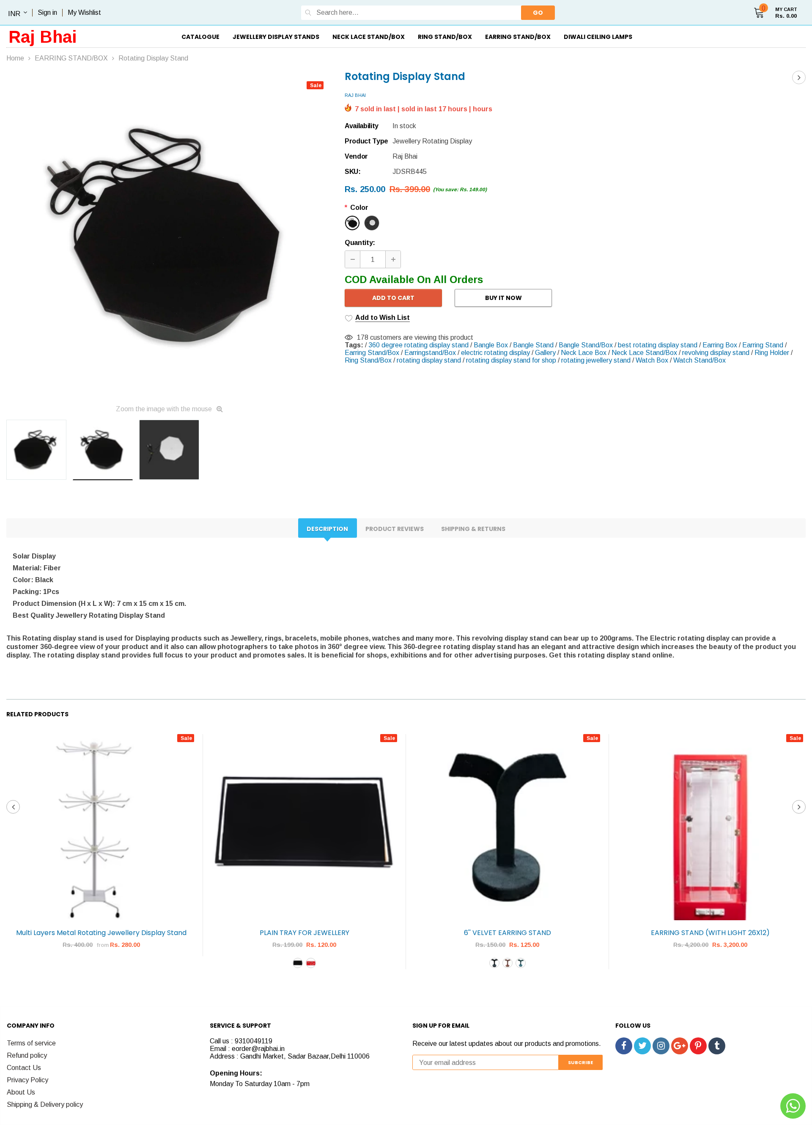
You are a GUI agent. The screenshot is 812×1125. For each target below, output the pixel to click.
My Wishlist (84, 12)
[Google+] (679, 1045)
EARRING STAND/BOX (71, 58)
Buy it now (503, 298)
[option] (169, 236)
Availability (362, 125)
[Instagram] (661, 1045)
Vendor (356, 156)
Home (15, 58)
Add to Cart (393, 298)
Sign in (47, 12)
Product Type (366, 141)
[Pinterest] (698, 1045)
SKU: (353, 171)
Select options (102, 970)
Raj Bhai (42, 37)
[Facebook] (623, 1045)
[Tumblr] (716, 1045)
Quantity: (360, 242)
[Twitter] (642, 1045)
